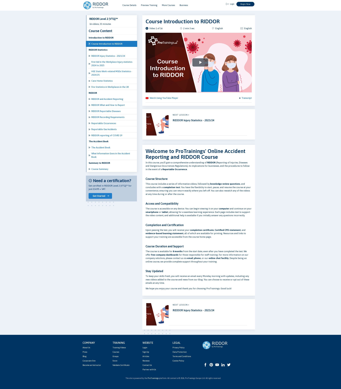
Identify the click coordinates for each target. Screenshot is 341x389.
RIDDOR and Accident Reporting (107, 99)
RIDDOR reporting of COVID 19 (106, 135)
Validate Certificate (121, 365)
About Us (86, 348)
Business (184, 5)
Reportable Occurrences (103, 123)
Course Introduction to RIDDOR (106, 43)
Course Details (129, 5)
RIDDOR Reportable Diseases (106, 111)
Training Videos (119, 348)
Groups (116, 356)
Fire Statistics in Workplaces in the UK (110, 87)
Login (145, 348)
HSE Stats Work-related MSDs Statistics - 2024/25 (111, 73)
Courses (116, 352)
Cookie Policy (178, 361)
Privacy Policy (178, 348)
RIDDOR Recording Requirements (107, 117)
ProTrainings (153, 378)
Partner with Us (149, 369)
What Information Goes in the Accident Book (110, 155)
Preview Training (149, 5)
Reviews (146, 361)
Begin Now (245, 4)
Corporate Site (89, 361)
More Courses (168, 5)
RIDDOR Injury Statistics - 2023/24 (108, 56)
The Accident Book (100, 147)
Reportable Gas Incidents (104, 129)
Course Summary (99, 169)
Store (115, 361)
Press (85, 352)
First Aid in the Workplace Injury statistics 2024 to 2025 (111, 64)
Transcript (247, 98)
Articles (146, 356)
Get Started (99, 196)
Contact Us (147, 365)
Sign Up (146, 352)
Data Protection (179, 352)
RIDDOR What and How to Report (108, 105)
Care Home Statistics (102, 80)
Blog (84, 356)
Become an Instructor (92, 365)
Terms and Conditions (181, 356)
